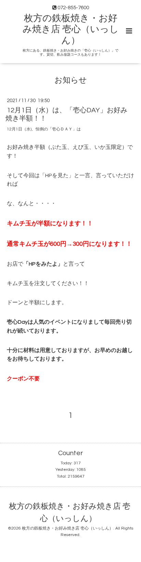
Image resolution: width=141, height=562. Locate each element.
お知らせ (70, 80)
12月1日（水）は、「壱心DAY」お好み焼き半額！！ (66, 114)
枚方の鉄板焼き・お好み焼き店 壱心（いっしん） (71, 29)
